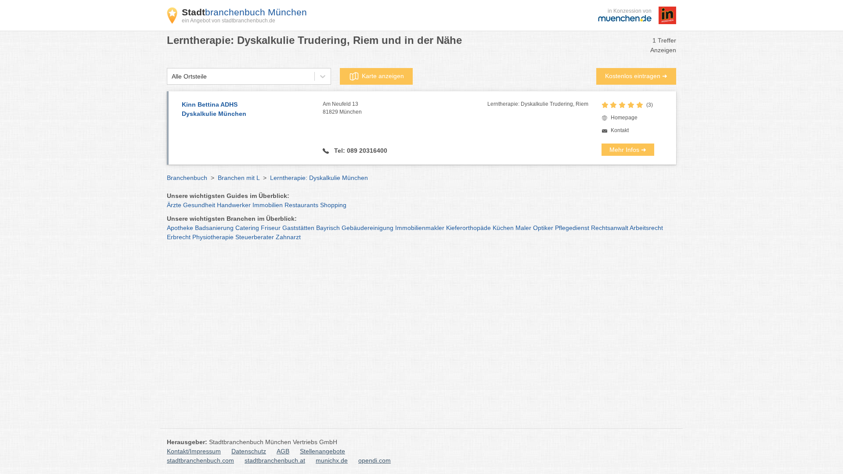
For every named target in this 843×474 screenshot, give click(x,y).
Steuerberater (254, 237)
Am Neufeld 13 (342, 108)
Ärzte (174, 204)
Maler (523, 227)
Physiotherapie (213, 237)
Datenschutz (248, 451)
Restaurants (301, 204)
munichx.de (332, 460)
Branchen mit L (238, 177)
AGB (283, 451)
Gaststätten (298, 227)
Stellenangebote (322, 451)
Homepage (624, 118)
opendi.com (374, 460)
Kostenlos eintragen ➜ (636, 75)
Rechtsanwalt (609, 227)
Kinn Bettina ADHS (214, 109)
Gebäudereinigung (367, 227)
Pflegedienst (572, 227)
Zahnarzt (288, 237)
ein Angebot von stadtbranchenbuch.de (228, 21)
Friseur (271, 227)
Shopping (333, 204)
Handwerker (234, 204)
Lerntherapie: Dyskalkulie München (319, 177)
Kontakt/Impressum (194, 451)
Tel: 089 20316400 (359, 150)
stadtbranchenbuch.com (200, 460)
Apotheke (180, 227)
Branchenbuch (187, 177)
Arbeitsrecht (646, 227)
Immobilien (267, 204)
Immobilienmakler (419, 227)
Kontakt (620, 130)
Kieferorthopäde (468, 227)
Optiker (543, 227)
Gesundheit (199, 204)
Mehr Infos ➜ (627, 149)
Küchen (503, 227)
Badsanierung (214, 227)
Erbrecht (179, 237)
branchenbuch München (244, 12)
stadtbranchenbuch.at (275, 460)
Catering (247, 227)
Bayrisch (328, 227)
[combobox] (172, 76)
